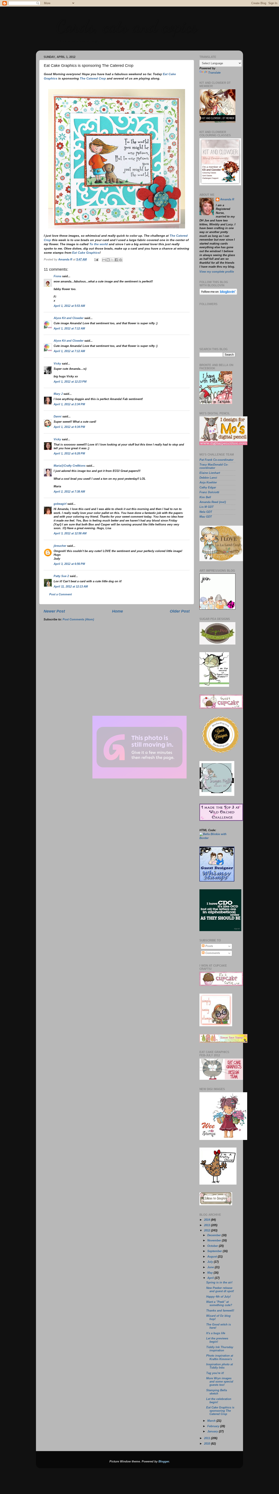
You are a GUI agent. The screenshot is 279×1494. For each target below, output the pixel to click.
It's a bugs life (215, 1333)
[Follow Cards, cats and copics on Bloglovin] (218, 293)
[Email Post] (96, 259)
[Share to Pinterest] (120, 260)
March (211, 1420)
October (213, 1246)
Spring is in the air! (219, 1282)
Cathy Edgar (207, 487)
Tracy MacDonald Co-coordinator (213, 466)
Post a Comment (60, 594)
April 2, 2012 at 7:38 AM (69, 491)
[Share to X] (112, 260)
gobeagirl (60, 503)
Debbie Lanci (208, 477)
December (214, 1235)
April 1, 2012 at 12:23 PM (70, 381)
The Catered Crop (93, 78)
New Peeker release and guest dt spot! (220, 1289)
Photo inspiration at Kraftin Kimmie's (219, 1357)
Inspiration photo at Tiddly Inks (219, 1366)
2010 (207, 1443)
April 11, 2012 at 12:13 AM (71, 586)
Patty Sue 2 (61, 576)
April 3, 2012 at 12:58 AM (70, 533)
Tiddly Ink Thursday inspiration (219, 1349)
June (211, 1267)
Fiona (57, 276)
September (215, 1251)
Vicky (57, 363)
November (214, 1240)
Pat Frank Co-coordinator (216, 459)
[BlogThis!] (108, 260)
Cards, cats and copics (126, 26)
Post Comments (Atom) (78, 619)
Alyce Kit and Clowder (68, 318)
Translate (214, 72)
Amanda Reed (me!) (212, 502)
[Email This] (104, 260)
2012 (207, 1230)
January (213, 1431)
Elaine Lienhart (209, 472)
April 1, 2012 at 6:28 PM (69, 453)
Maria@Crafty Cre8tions (69, 465)
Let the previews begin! (217, 1340)
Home (117, 611)
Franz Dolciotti (209, 492)
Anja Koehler (208, 482)
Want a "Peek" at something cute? (219, 1303)
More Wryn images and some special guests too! (219, 1381)
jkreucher (60, 545)
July (210, 1261)
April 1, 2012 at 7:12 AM (69, 328)
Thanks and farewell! (220, 1310)
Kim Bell (205, 497)
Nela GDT (205, 511)
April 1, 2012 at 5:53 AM (69, 305)
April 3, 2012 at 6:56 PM (69, 564)
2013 (207, 1225)
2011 (207, 1438)
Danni (57, 416)
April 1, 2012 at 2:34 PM (69, 404)
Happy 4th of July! (218, 1296)
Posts (208, 946)
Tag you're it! (215, 1373)
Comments (212, 953)
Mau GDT (205, 516)
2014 (207, 1219)
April (211, 1278)
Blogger (163, 1461)
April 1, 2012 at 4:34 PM (69, 427)
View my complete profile (216, 271)
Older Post (180, 611)
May (210, 1272)
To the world (98, 244)
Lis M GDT (206, 506)
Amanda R (227, 199)
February (213, 1426)
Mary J (58, 393)
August (212, 1256)
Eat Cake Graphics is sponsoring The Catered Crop (220, 1411)
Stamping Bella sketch (216, 1392)
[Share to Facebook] (116, 260)
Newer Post (54, 611)
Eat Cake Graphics (86, 252)
